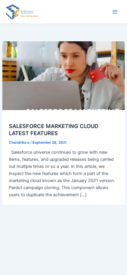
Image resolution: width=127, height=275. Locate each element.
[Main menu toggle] (115, 12)
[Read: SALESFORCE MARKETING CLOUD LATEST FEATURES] (63, 75)
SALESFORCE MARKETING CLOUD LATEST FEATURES (53, 129)
